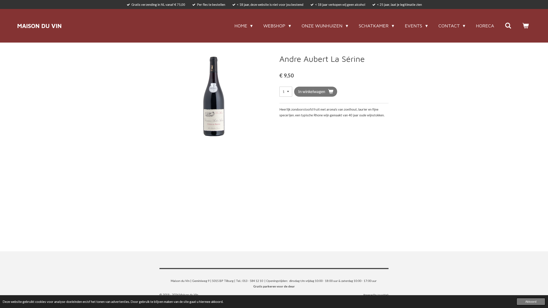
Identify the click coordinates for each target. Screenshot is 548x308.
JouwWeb (383, 294)
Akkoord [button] (530, 301)
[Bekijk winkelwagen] (525, 26)
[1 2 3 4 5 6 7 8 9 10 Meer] (285, 92)
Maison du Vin (39, 25)
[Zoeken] (508, 26)
